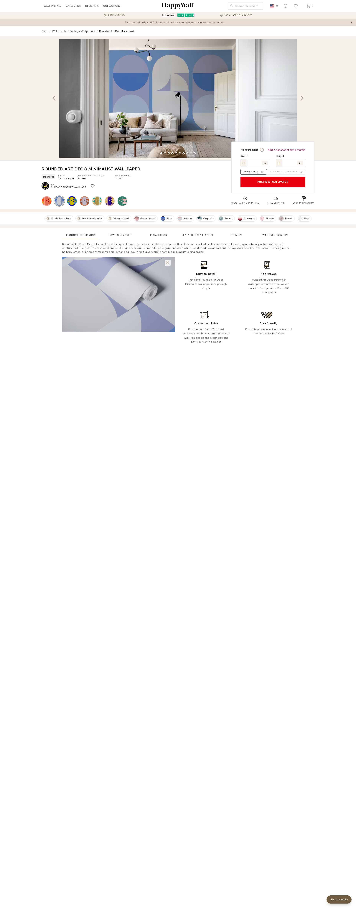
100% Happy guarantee (238, 15)
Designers (92, 5)
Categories (73, 5)
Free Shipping (116, 15)
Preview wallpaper (273, 181)
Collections (112, 5)
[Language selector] (274, 6)
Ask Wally (342, 899)
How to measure (120, 235)
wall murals (52, 5)
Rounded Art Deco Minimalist (116, 31)
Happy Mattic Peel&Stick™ (284, 172)
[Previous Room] (54, 98)
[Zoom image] (168, 263)
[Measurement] (262, 150)
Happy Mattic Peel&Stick (197, 235)
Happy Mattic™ (252, 172)
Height (280, 156)
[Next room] (302, 98)
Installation (158, 235)
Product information (81, 235)
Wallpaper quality (275, 235)
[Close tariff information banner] (352, 22)
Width (244, 156)
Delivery (236, 235)
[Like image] (92, 186)
